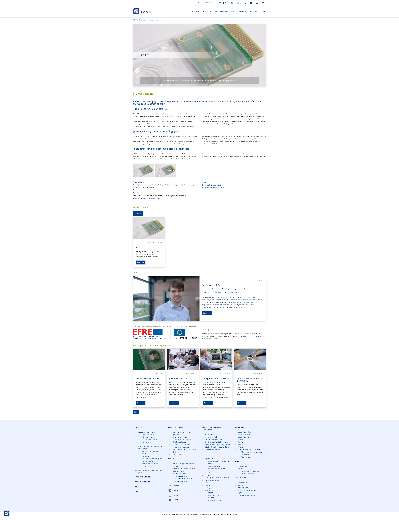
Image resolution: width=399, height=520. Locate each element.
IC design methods (238, 307)
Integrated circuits (219, 307)
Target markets (177, 454)
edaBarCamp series (247, 474)
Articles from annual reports (247, 490)
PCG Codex (211, 498)
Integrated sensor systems (235, 297)
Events (240, 469)
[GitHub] (257, 3)
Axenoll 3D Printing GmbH (213, 185)
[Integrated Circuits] (183, 359)
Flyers (240, 493)
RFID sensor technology (221, 305)
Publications (242, 442)
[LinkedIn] (251, 3)
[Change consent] (6, 513)
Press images (242, 483)
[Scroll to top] (394, 515)
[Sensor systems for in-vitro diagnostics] (250, 359)
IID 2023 (139, 247)
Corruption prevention (215, 500)
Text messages (246, 457)
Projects (241, 439)
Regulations (209, 490)
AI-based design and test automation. (240, 300)
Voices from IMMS (244, 437)
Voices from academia (245, 434)
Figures (207, 485)
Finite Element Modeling (213, 449)
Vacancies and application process (183, 464)
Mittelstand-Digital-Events (250, 471)
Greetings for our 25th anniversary (249, 449)
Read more (140, 262)
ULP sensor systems (217, 300)
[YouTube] (263, 3)
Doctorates (175, 466)
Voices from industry (245, 432)
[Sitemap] (238, 3)
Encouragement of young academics (217, 478)
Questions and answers (179, 474)
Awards (240, 447)
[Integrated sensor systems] (216, 359)
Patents (240, 444)
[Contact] (232, 3)
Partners (207, 475)
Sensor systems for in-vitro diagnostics (250, 379)
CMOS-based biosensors (147, 378)
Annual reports (243, 488)
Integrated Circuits (178, 378)
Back (135, 412)
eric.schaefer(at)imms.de (213, 292)
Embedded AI (146, 456)
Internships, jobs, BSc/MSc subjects (184, 469)
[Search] (245, 3)
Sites (206, 483)
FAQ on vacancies (181, 476)
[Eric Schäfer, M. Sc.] (166, 298)
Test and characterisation (213, 439)
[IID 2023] (149, 228)
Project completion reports (247, 495)
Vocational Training (178, 471)
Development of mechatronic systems (217, 444)
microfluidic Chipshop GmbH (214, 188)
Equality (210, 493)
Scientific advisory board (216, 469)
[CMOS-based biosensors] (149, 359)
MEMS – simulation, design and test (217, 447)
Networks (208, 473)
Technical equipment (212, 480)
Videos (240, 485)
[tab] (138, 213)
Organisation (209, 459)
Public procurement (214, 495)
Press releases (243, 466)
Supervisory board (214, 466)
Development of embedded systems (217, 442)
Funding (207, 488)
